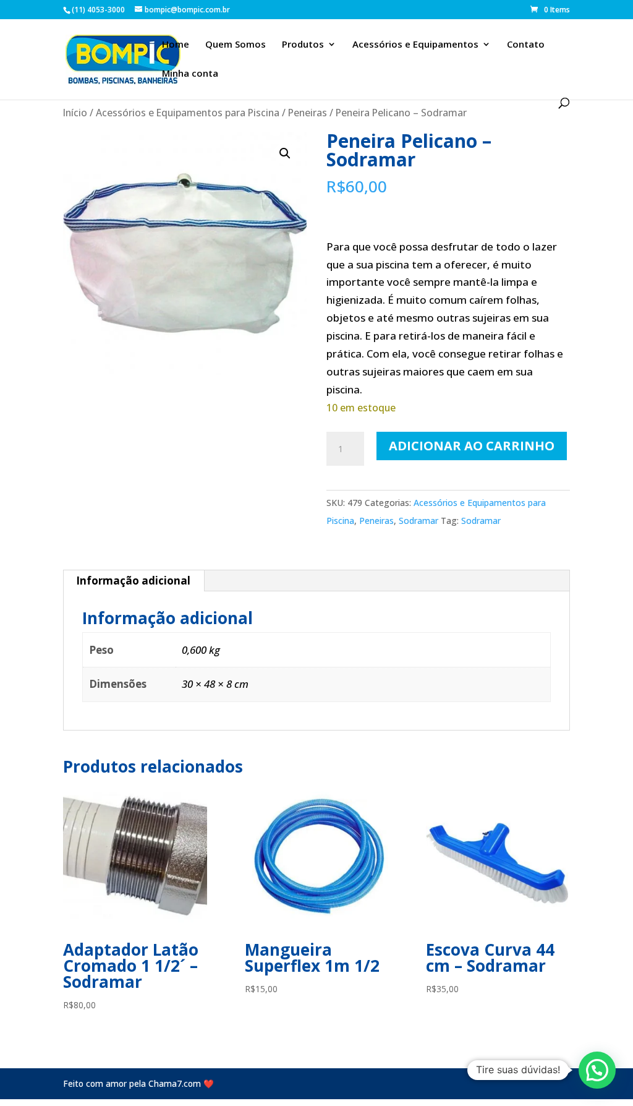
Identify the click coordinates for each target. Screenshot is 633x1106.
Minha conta (190, 74)
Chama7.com (174, 1083)
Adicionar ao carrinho (471, 445)
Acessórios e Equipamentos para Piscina (187, 112)
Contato (526, 45)
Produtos (303, 45)
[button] (285, 153)
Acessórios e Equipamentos (415, 45)
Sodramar (418, 520)
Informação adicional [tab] (133, 580)
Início (75, 112)
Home (175, 45)
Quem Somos (235, 45)
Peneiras (307, 112)
